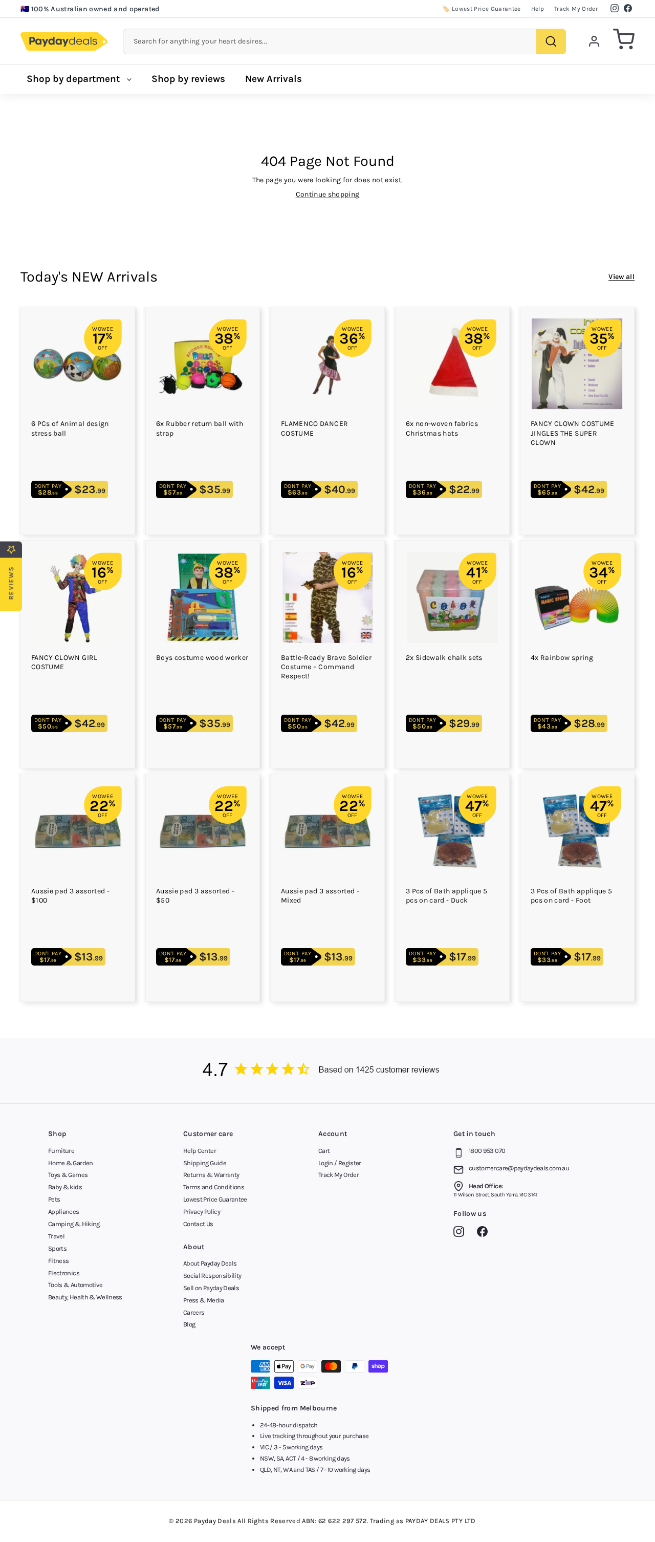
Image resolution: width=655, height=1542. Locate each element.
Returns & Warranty (211, 1175)
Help (537, 8)
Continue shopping (328, 194)
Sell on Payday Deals (211, 1288)
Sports (57, 1248)
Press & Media (203, 1300)
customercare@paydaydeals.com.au (519, 1168)
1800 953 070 (487, 1150)
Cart (324, 1150)
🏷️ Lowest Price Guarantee (481, 8)
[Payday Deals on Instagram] (461, 1233)
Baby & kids (65, 1187)
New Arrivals (273, 78)
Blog (189, 1324)
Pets (54, 1199)
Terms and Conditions (213, 1187)
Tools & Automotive (75, 1285)
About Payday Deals (209, 1263)
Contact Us (198, 1224)
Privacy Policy (201, 1211)
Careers (193, 1312)
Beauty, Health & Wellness (85, 1297)
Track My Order (576, 8)
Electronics (63, 1273)
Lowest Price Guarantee (215, 1199)
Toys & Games (68, 1175)
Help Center (199, 1150)
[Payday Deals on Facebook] (485, 1233)
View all (621, 276)
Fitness (58, 1261)
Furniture (61, 1150)
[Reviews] (327, 1071)
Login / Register (339, 1163)
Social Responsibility (212, 1275)
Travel (56, 1236)
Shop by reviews (188, 78)
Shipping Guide (204, 1163)
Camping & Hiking (74, 1224)
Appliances (63, 1211)
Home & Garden (70, 1163)
